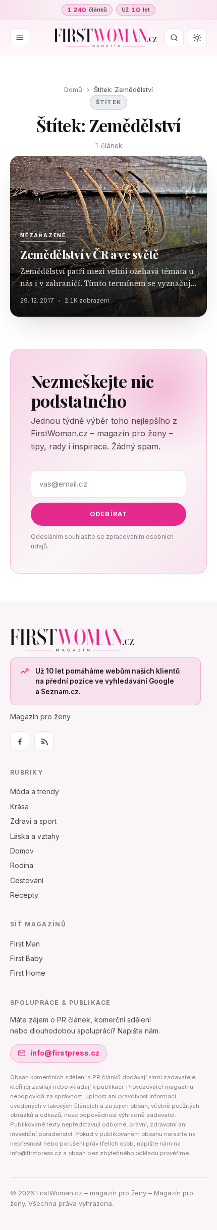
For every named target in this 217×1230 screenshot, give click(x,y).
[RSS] (43, 740)
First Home (27, 973)
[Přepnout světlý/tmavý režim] (197, 37)
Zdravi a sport (33, 821)
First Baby (26, 958)
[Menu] (19, 37)
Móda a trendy (34, 791)
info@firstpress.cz (64, 1053)
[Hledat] (174, 37)
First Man (25, 943)
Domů (73, 89)
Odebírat (109, 514)
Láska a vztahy (35, 836)
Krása (19, 806)
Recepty (24, 895)
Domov (22, 850)
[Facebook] (19, 740)
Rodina (21, 865)
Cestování (26, 880)
